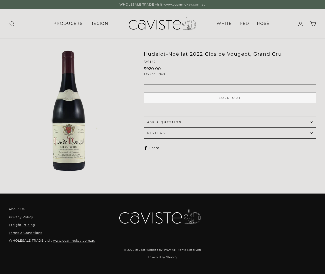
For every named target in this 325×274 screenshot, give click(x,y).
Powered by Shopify (162, 257)
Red (244, 23)
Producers (68, 23)
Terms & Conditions (25, 233)
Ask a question (164, 122)
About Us (17, 209)
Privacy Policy (21, 217)
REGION (99, 23)
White (224, 23)
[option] (162, 4)
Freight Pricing (22, 225)
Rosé (263, 23)
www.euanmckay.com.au (74, 240)
